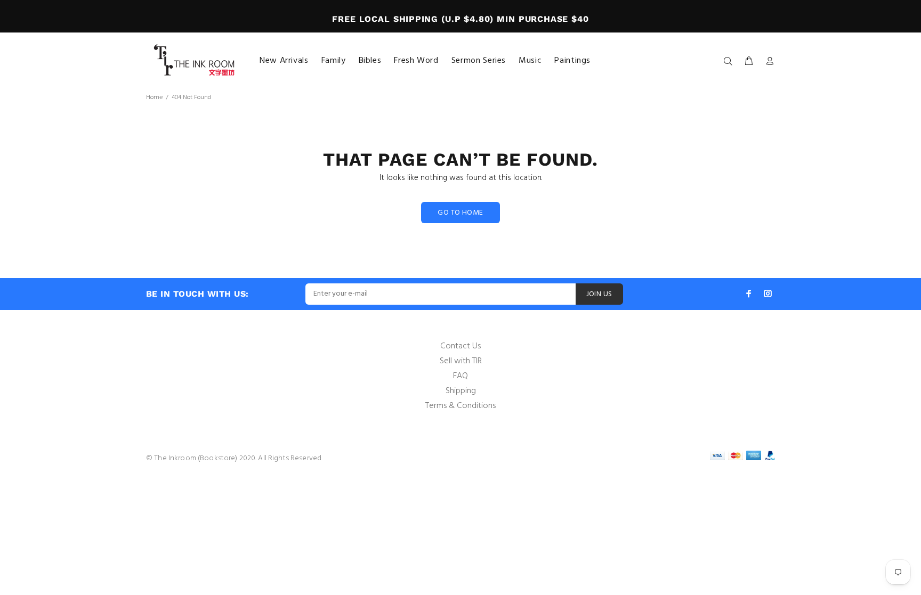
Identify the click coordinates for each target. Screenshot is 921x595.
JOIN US (599, 294)
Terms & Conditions (460, 406)
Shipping (461, 391)
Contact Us (460, 346)
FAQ (460, 376)
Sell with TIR (461, 361)
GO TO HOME (460, 213)
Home (154, 97)
